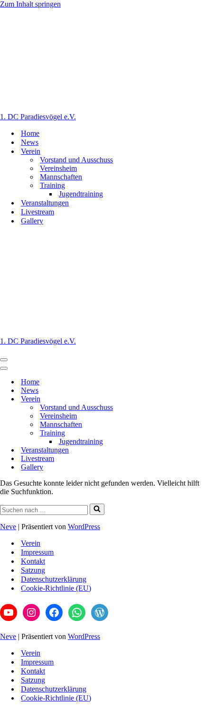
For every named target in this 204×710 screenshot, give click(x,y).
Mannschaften (61, 177)
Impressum (37, 552)
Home (30, 133)
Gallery (32, 221)
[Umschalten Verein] (166, 399)
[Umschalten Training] (166, 433)
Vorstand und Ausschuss (76, 160)
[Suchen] (97, 509)
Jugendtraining (81, 194)
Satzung (33, 570)
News (29, 142)
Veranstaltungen (45, 203)
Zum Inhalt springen (30, 4)
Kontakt (33, 561)
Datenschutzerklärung (53, 579)
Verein (30, 543)
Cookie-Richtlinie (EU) (56, 588)
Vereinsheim (58, 168)
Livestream (37, 212)
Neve (8, 527)
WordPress (84, 527)
